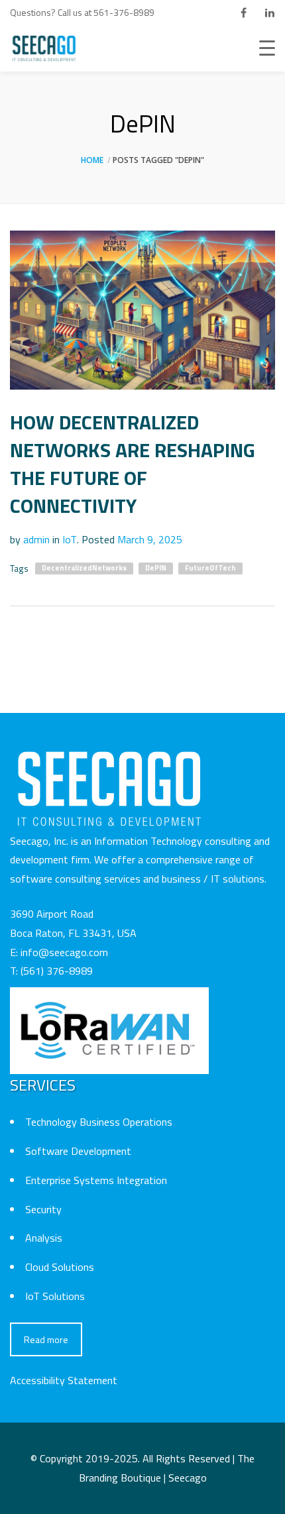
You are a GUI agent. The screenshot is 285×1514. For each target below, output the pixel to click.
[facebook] (243, 12)
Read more (46, 1339)
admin (36, 539)
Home (92, 160)
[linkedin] (269, 12)
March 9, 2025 (149, 539)
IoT (69, 539)
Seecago (187, 1478)
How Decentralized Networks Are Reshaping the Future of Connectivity (132, 464)
